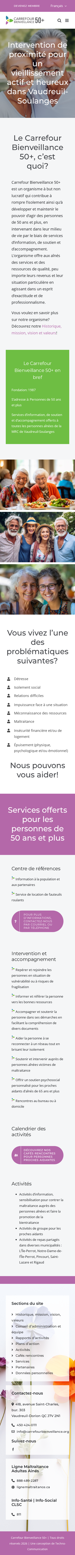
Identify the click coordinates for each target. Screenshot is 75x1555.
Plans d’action (27, 1344)
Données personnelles (34, 1373)
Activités (23, 1350)
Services (22, 1361)
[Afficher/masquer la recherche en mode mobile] (59, 20)
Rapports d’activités (32, 1338)
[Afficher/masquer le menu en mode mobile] (67, 20)
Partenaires (25, 1367)
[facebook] (13, 1449)
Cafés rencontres (30, 1355)
